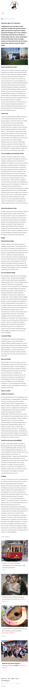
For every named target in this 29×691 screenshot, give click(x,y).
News (12, 678)
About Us (4, 678)
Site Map (3, 686)
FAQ (9, 678)
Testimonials (5, 680)
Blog (17, 678)
